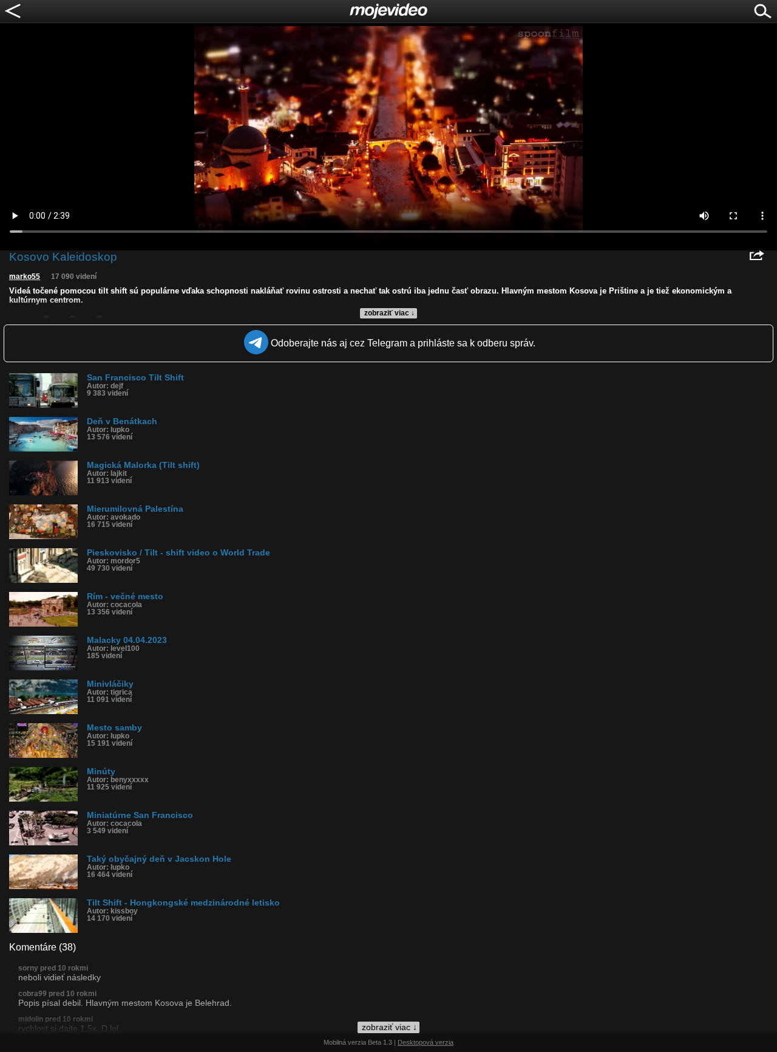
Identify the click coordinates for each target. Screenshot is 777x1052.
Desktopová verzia (425, 1042)
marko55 (24, 276)
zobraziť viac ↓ (389, 313)
